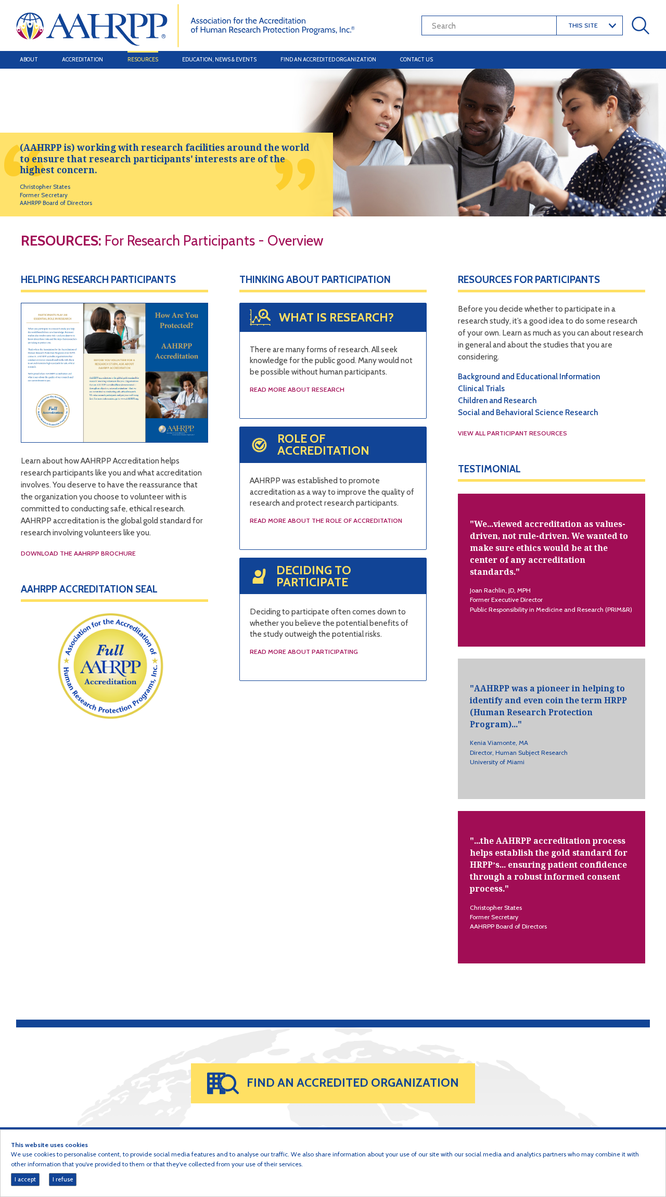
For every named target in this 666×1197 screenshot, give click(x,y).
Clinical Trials (481, 388)
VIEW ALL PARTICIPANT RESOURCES (512, 433)
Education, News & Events (219, 59)
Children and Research (497, 400)
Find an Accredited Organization (328, 59)
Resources (142, 59)
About (29, 59)
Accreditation (82, 59)
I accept (25, 1179)
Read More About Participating (304, 651)
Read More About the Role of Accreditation (326, 520)
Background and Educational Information (529, 376)
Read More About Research (297, 389)
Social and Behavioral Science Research (528, 412)
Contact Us (416, 59)
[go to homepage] (185, 25)
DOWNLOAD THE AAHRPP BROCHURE (78, 553)
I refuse (63, 1179)
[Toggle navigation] (639, 60)
